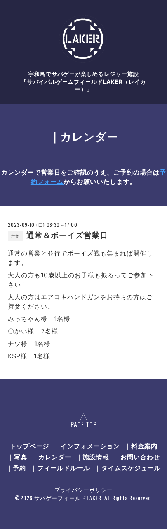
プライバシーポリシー (83, 489)
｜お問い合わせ (137, 456)
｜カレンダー (51, 456)
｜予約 (16, 467)
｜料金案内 (141, 445)
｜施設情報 (92, 456)
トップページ (29, 445)
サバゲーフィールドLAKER (67, 498)
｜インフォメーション (87, 445)
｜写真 (17, 456)
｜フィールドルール (60, 467)
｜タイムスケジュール (128, 467)
